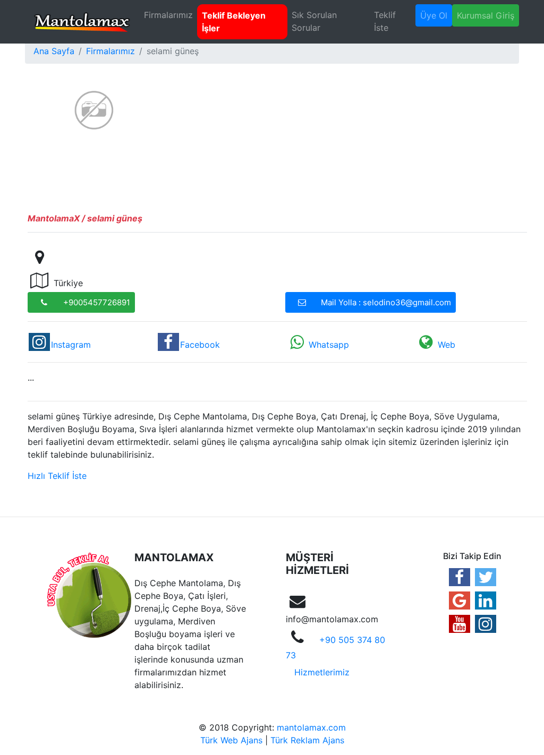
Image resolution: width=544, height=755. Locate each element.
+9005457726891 (96, 302)
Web (446, 344)
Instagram (71, 344)
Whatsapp (329, 344)
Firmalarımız (168, 15)
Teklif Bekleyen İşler (234, 21)
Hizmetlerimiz (322, 672)
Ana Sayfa (53, 51)
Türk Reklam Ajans (307, 740)
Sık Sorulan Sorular (314, 21)
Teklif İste (385, 21)
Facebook (200, 344)
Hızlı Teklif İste (57, 475)
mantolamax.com (311, 727)
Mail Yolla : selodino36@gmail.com (386, 302)
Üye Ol (433, 15)
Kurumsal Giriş (485, 15)
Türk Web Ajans (231, 740)
